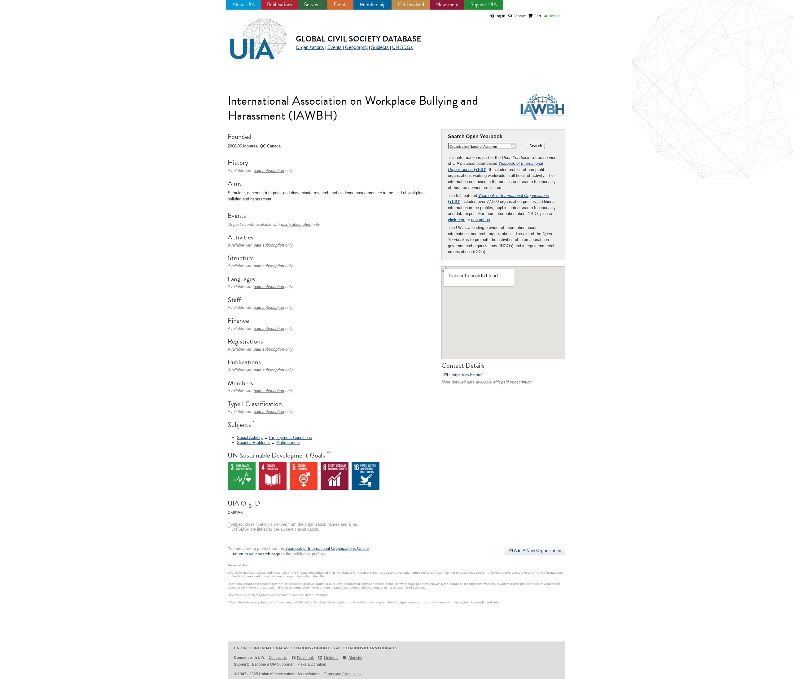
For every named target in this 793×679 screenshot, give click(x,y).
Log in (500, 16)
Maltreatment (288, 442)
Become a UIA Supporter (273, 664)
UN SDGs (402, 47)
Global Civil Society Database (358, 39)
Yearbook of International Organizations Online (327, 548)
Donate (554, 16)
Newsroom (447, 4)
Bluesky (355, 658)
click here (456, 219)
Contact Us (278, 657)
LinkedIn (331, 658)
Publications (279, 4)
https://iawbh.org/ (467, 375)
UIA (251, 35)
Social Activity (250, 437)
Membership (373, 4)
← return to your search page (254, 554)
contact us (480, 219)
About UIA (243, 4)
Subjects (380, 47)
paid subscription (516, 382)
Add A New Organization (537, 550)
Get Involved (411, 4)
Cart (537, 16)
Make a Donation (311, 664)
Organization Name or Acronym (473, 146)
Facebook (305, 658)
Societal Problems (253, 442)
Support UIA (484, 4)
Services (313, 4)
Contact (519, 16)
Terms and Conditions (342, 674)
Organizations (310, 47)
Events (341, 4)
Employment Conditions (290, 437)
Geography (356, 47)
